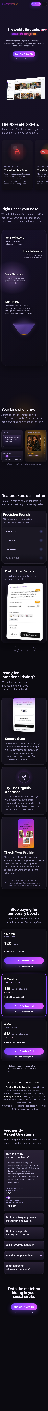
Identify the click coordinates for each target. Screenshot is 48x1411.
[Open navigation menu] (44, 4)
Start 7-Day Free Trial (24, 961)
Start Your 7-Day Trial (24, 54)
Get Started (36, 4)
